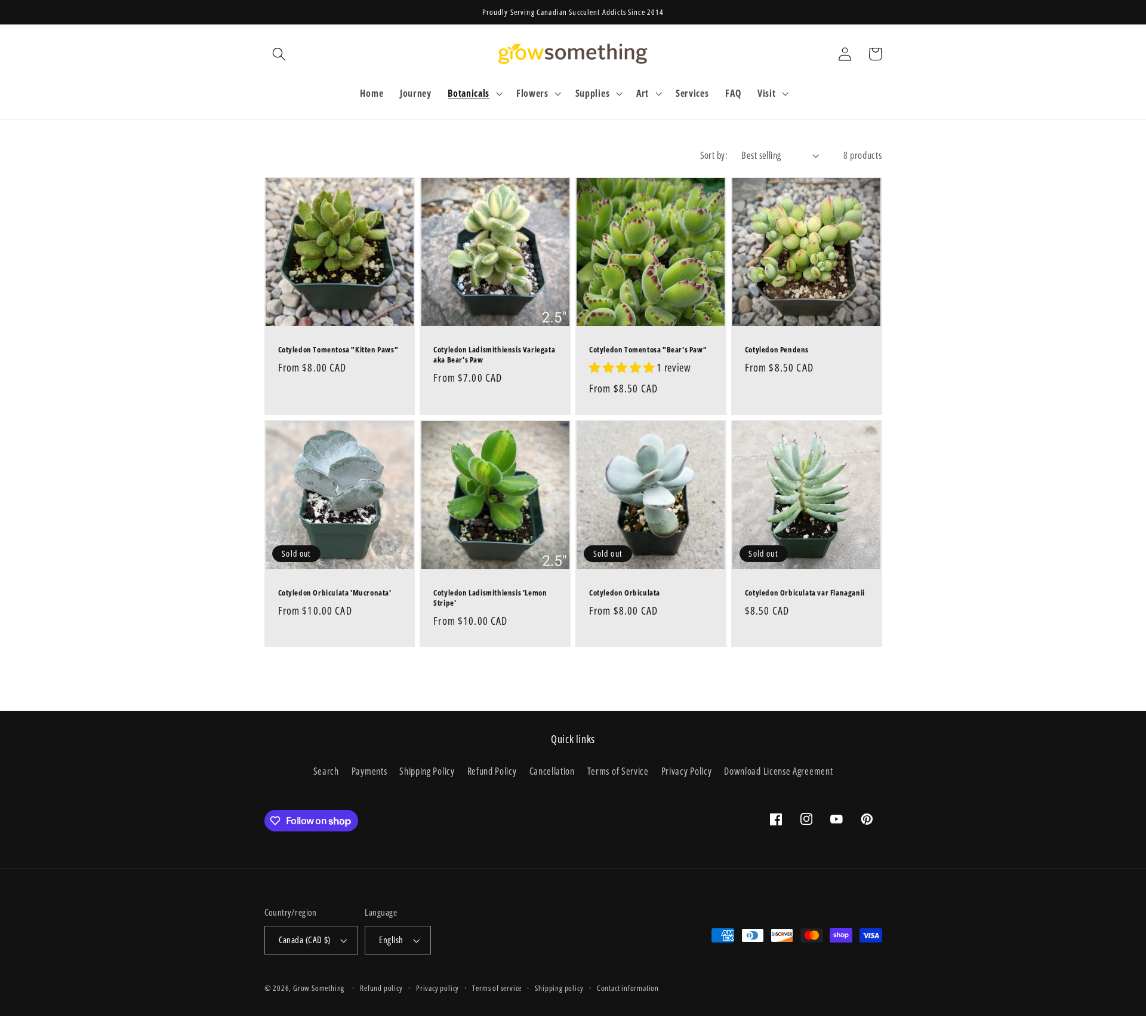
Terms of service (497, 988)
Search (326, 771)
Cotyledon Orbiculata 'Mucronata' (335, 593)
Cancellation (552, 771)
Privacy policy (437, 988)
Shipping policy (559, 988)
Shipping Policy (426, 771)
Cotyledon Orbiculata (624, 593)
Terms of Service (618, 771)
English (391, 940)
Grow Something (318, 988)
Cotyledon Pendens (777, 350)
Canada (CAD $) (305, 940)
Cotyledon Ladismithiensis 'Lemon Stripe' (490, 598)
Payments (369, 771)
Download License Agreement (778, 771)
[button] (279, 54)
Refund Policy (492, 771)
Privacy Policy (686, 771)
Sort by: (714, 155)
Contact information (628, 988)
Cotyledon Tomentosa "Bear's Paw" (648, 350)
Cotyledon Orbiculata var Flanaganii (805, 593)
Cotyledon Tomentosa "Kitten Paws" (338, 350)
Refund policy (381, 988)
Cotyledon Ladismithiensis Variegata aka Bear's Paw (494, 355)
